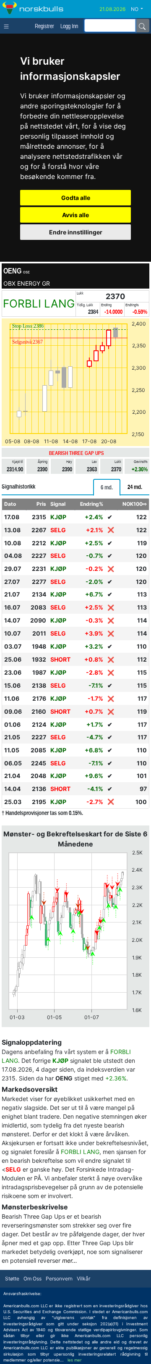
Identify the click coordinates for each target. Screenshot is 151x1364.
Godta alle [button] (75, 197)
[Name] (142, 25)
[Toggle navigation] (8, 26)
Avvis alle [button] (75, 214)
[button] (140, 9)
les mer (75, 1360)
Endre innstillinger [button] (75, 232)
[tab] (106, 487)
